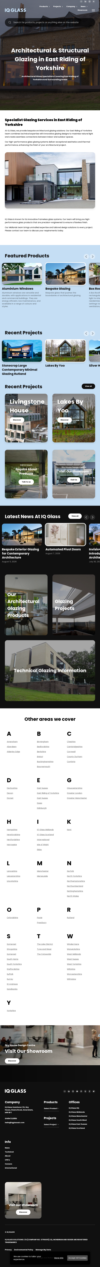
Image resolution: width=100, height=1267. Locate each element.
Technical (9, 1152)
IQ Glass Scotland (77, 1128)
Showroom (82, 10)
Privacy (8, 1250)
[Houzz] (85, 1091)
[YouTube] (77, 1091)
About (7, 1156)
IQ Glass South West (78, 1120)
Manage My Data (43, 1250)
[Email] (81, 1)
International (11, 1168)
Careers (8, 1164)
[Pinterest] (81, 1091)
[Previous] (86, 256)
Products (44, 6)
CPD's (7, 1160)
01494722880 (11, 1118)
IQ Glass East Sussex (78, 1124)
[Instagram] (89, 1)
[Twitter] (93, 1091)
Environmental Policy (23, 1250)
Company (70, 6)
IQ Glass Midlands (77, 1112)
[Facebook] (89, 1091)
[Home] (15, 11)
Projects (57, 6)
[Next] (92, 256)
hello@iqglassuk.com (14, 1122)
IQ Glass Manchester (78, 1116)
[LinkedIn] (85, 1)
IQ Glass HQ (74, 1108)
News (83, 6)
